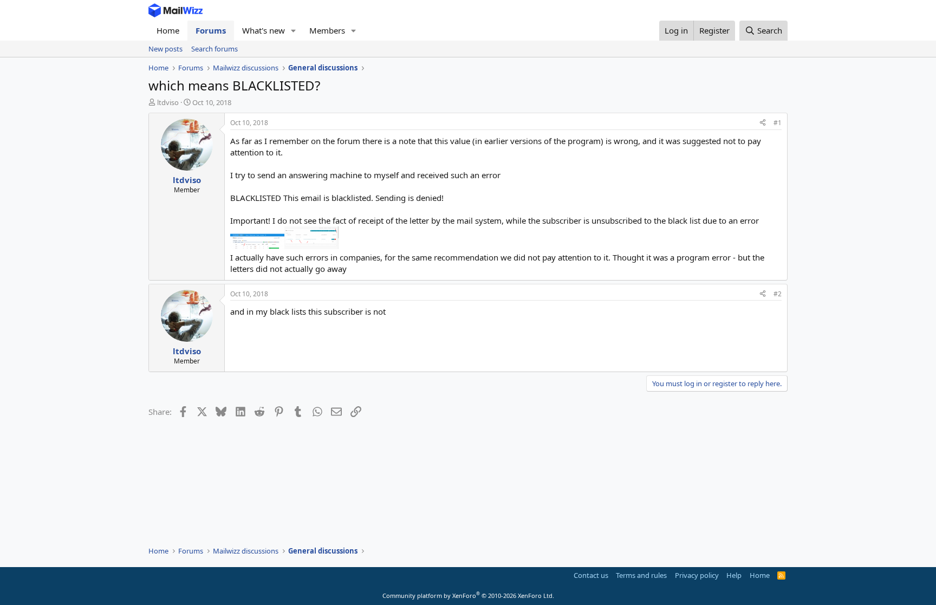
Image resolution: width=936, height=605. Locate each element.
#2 (778, 293)
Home (168, 30)
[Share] (763, 123)
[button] (293, 31)
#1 (778, 122)
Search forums (214, 49)
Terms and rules (641, 575)
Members (327, 30)
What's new (263, 30)
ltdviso (168, 102)
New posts (165, 49)
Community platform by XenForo (468, 595)
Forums (211, 30)
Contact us (591, 575)
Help (734, 575)
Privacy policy (697, 575)
